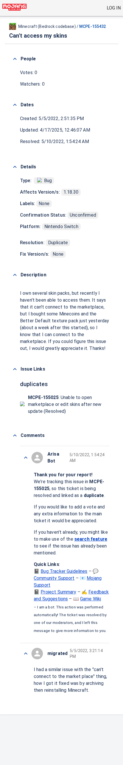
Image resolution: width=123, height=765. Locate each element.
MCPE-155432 (92, 26)
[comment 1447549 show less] (25, 457)
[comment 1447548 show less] (25, 653)
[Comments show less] (15, 435)
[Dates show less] (15, 105)
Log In (114, 8)
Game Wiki (90, 599)
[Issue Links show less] (15, 369)
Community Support (54, 578)
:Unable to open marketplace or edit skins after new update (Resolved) (64, 404)
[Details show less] (15, 167)
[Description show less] (15, 275)
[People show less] (15, 59)
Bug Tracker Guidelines (64, 571)
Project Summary (58, 592)
